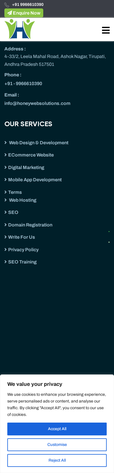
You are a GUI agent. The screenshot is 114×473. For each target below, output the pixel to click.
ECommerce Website (31, 154)
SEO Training (22, 261)
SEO (13, 212)
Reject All (57, 460)
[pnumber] (110, 240)
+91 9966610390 (28, 4)
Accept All (57, 429)
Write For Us (21, 237)
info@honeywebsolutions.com (37, 103)
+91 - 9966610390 (23, 83)
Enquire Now (26, 12)
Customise (57, 444)
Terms (15, 192)
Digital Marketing (26, 167)
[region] (57, 423)
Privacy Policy (23, 249)
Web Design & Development (38, 142)
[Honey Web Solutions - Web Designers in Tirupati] (19, 28)
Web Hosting (22, 200)
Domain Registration (30, 224)
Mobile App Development (35, 179)
